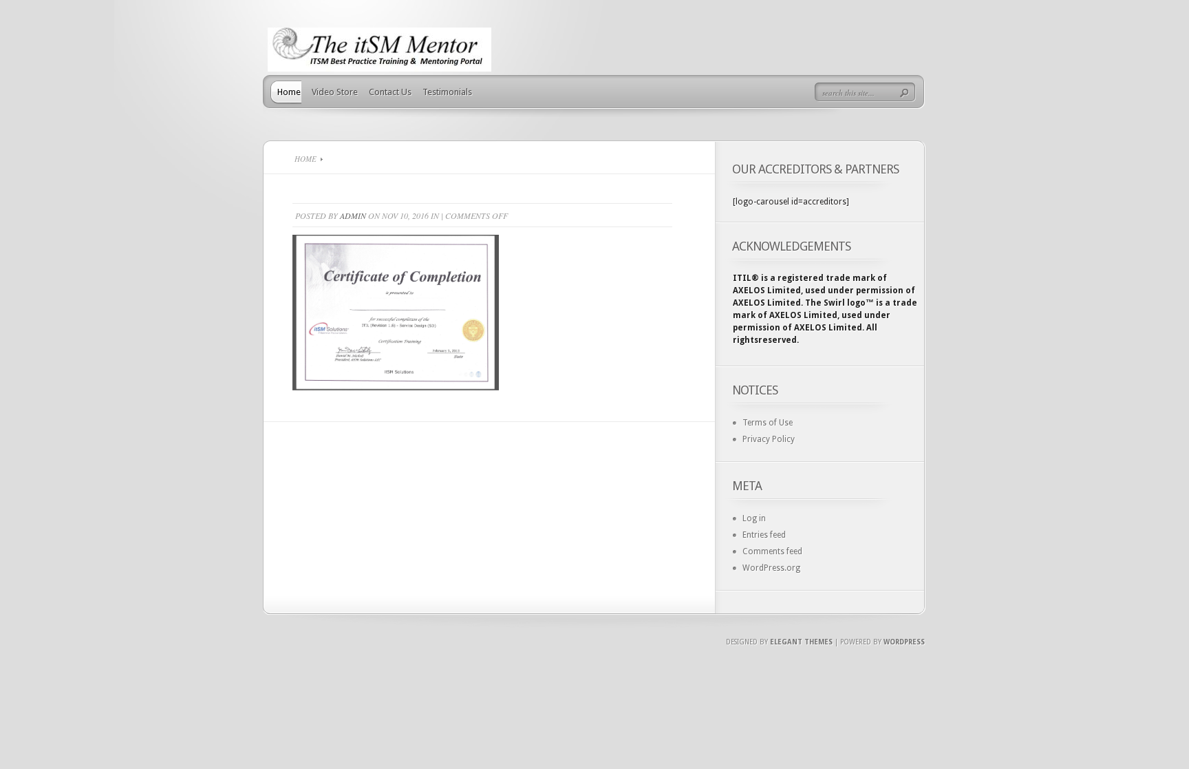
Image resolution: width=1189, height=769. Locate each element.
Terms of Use (767, 423)
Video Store (335, 92)
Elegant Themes (801, 642)
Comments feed (772, 551)
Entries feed (764, 535)
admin (353, 215)
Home (289, 92)
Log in (754, 518)
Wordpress (904, 642)
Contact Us (390, 92)
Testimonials (447, 92)
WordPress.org (771, 568)
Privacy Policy (768, 439)
